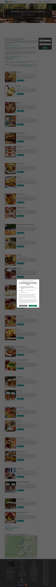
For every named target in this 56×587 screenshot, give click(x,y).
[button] (28, 292)
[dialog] (28, 293)
